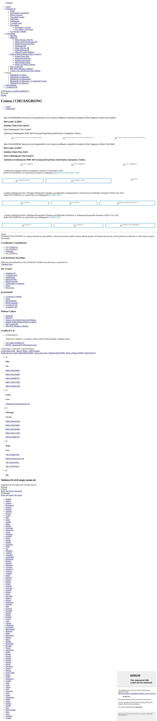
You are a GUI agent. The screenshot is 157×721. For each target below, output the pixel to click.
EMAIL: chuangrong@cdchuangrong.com (21, 345)
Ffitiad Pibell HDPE (26, 353)
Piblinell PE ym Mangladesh (20, 79)
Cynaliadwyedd (16, 23)
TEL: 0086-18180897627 (15, 343)
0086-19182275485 (13, 382)
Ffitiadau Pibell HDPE (57, 353)
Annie (11, 491)
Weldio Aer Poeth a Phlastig (25, 65)
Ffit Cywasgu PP (16, 67)
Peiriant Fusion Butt (22, 56)
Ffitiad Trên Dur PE (22, 48)
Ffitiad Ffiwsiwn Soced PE (24, 44)
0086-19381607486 (13, 386)
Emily (3, 491)
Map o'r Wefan (22, 351)
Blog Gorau (10, 288)
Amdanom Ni (11, 9)
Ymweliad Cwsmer (17, 17)
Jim (7, 491)
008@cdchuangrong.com (15, 459)
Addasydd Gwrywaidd (9, 353)
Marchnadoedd (11, 85)
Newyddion (14, 25)
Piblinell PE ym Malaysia (19, 83)
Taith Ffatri (14, 19)
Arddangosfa (15, 21)
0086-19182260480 (13, 374)
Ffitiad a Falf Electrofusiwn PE (26, 42)
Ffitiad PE (13, 38)
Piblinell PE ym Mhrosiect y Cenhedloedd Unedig (28, 81)
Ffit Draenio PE (20, 46)
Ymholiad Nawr (7, 264)
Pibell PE (13, 36)
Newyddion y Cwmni (23, 27)
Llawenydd (18, 491)
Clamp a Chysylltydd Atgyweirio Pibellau (25, 71)
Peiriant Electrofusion (22, 58)
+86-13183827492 (12, 455)
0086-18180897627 (17, 91)
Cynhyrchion (10, 34)
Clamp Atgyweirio (41, 353)
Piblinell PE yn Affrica (18, 75)
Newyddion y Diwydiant (24, 29)
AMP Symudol (34, 351)
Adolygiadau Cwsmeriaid (19, 13)
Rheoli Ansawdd (16, 15)
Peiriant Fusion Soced (23, 60)
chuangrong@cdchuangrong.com (18, 404)
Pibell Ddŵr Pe (90, 353)
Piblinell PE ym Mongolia (19, 77)
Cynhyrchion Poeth (8, 351)
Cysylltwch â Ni (11, 87)
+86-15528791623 (12, 466)
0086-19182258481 (13, 371)
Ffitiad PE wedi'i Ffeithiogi (24, 52)
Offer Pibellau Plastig (22, 62)
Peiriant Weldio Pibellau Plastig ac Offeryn (25, 54)
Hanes (12, 11)
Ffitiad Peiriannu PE (22, 50)
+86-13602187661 (12, 462)
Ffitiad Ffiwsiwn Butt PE (24, 40)
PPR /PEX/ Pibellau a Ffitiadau (21, 69)
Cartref (8, 7)
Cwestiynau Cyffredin (18, 31)
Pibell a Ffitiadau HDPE (75, 353)
